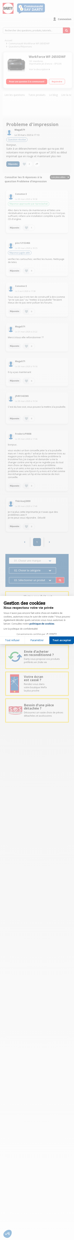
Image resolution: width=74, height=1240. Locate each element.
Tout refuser (12, 640)
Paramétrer (37, 640)
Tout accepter (61, 640)
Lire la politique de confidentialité (21, 628)
